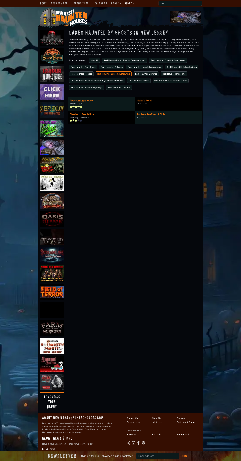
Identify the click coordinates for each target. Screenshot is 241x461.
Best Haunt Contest (186, 422)
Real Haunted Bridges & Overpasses (168, 60)
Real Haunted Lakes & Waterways (113, 74)
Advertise (131, 434)
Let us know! (48, 449)
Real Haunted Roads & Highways (86, 87)
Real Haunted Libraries (146, 74)
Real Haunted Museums (174, 74)
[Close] (193, 455)
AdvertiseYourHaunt (52, 402)
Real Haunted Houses (81, 74)
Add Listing (157, 434)
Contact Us (132, 418)
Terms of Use (133, 422)
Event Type (81, 3)
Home (43, 3)
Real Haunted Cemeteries (83, 67)
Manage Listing (184, 434)
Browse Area (59, 3)
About (115, 3)
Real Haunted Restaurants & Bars (170, 80)
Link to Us (157, 422)
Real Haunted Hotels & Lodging (182, 67)
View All (94, 60)
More (128, 3)
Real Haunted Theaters (119, 87)
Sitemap (181, 418)
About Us (156, 418)
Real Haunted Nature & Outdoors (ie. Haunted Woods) (97, 80)
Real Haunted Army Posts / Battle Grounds (124, 60)
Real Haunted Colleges (112, 67)
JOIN (184, 455)
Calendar (101, 3)
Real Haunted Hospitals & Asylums (144, 67)
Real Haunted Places (139, 80)
